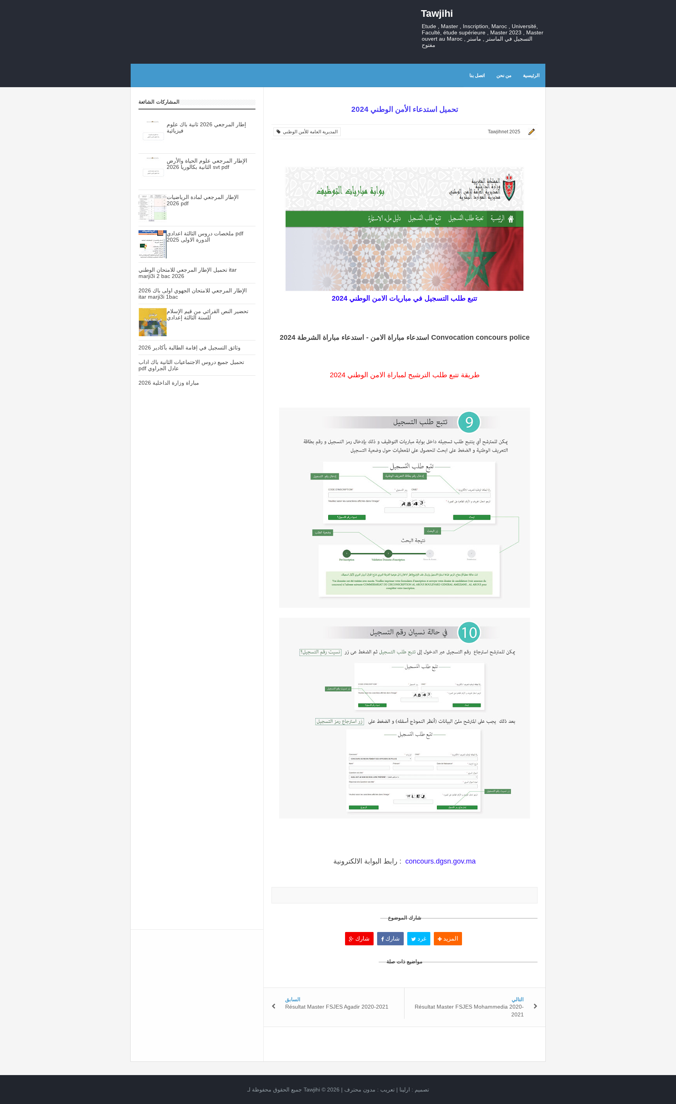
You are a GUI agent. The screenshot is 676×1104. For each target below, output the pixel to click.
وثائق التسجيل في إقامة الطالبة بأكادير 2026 (189, 347)
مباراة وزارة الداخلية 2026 (168, 383)
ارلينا (404, 1089)
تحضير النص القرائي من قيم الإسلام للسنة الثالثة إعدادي (207, 314)
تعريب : (369, 1089)
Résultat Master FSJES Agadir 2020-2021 (336, 1007)
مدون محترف (360, 1089)
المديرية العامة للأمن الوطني (309, 131)
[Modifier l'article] (530, 131)
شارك (362, 938)
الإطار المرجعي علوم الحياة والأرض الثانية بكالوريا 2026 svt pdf (207, 164)
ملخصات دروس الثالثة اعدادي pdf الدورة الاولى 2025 (205, 236)
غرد (421, 938)
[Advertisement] (196, 530)
